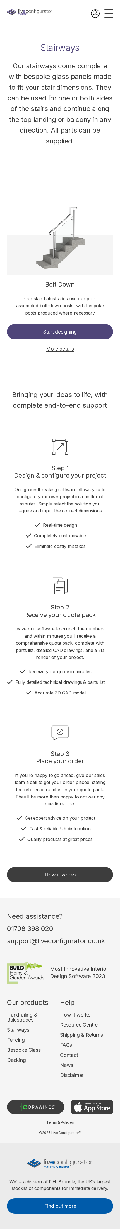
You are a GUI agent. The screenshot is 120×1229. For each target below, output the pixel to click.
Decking (16, 1060)
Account (95, 13)
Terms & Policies (60, 1122)
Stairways (18, 1029)
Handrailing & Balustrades (22, 1017)
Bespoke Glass (24, 1050)
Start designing (60, 332)
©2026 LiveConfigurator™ (60, 1133)
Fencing (16, 1040)
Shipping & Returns (81, 1034)
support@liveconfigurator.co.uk (56, 941)
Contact (69, 1055)
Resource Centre (79, 1024)
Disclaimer (71, 1075)
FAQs (66, 1045)
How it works (60, 875)
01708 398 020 (30, 928)
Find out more (60, 1206)
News (66, 1065)
